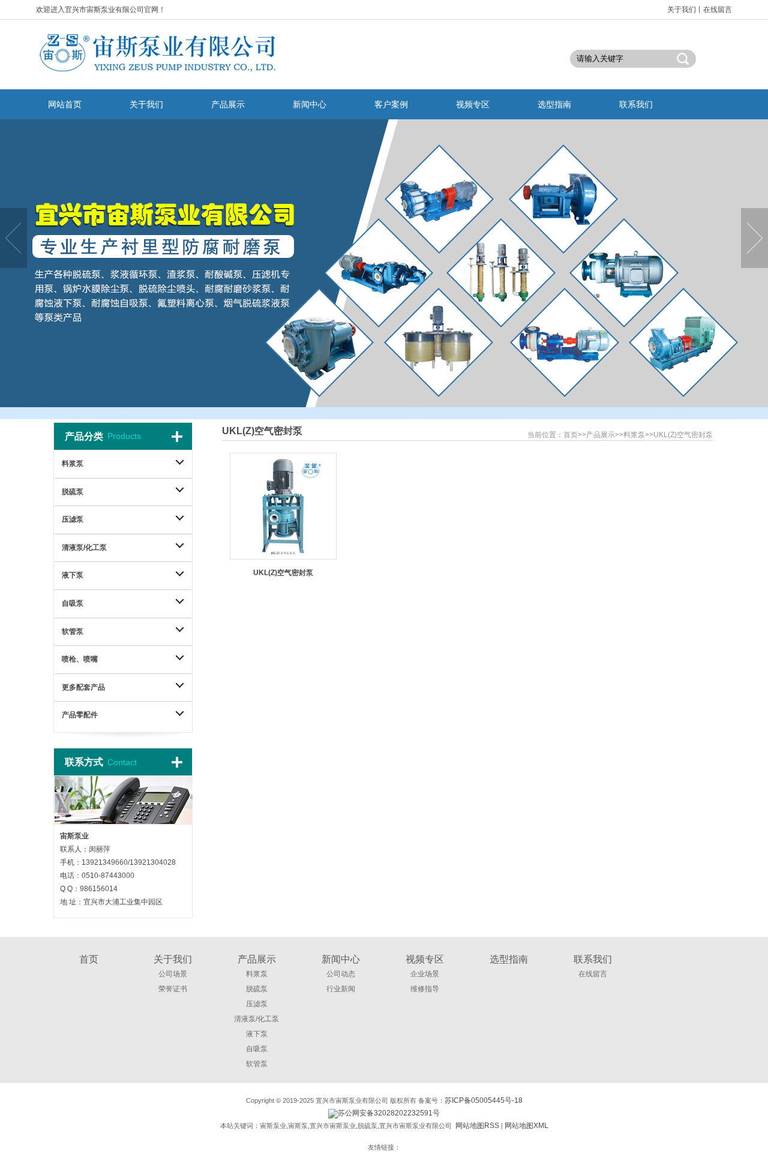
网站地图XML (526, 1125)
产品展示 (600, 435)
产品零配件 (80, 715)
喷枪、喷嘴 (80, 659)
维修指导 (424, 989)
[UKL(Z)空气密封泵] (283, 503)
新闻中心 (341, 959)
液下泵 (72, 575)
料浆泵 (634, 435)
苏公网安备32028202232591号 (389, 1113)
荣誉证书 (172, 989)
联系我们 (593, 959)
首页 (570, 435)
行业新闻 (340, 989)
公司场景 (172, 974)
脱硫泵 (72, 492)
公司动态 (340, 974)
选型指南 (509, 959)
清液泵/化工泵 (84, 547)
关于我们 (681, 9)
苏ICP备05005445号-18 (484, 1100)
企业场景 (424, 974)
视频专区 (425, 959)
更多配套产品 (83, 687)
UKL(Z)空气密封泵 (683, 435)
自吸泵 (72, 603)
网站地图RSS (477, 1125)
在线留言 (717, 9)
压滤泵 (72, 519)
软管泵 (72, 631)
